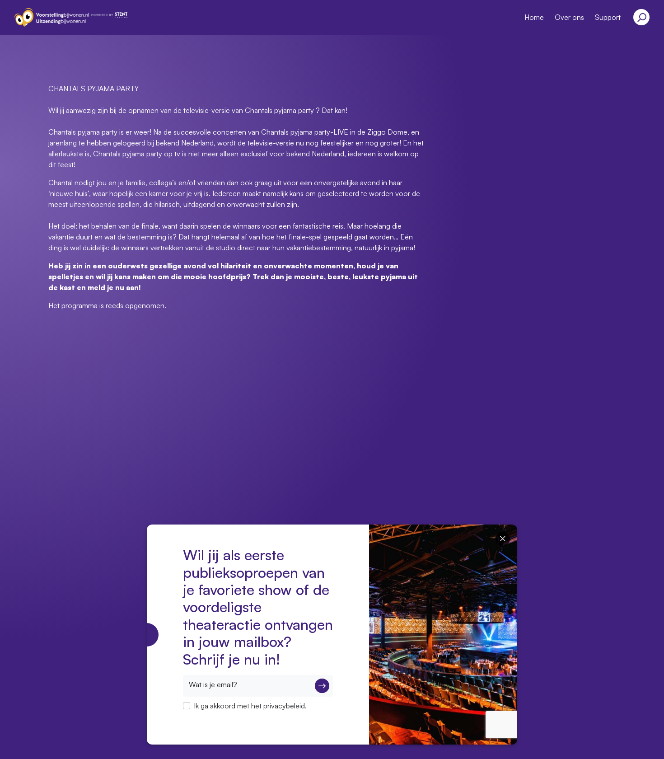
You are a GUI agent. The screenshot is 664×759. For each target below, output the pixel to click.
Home (534, 17)
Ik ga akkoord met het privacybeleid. (250, 705)
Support (608, 17)
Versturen (322, 685)
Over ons (569, 17)
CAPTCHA (200, 717)
